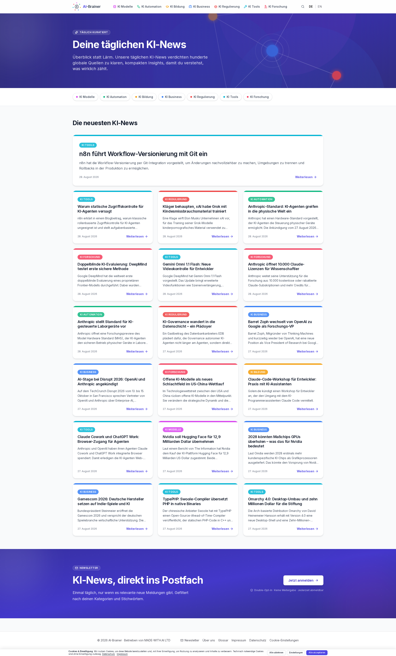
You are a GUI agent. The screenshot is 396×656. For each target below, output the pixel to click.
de (311, 6)
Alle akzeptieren (317, 652)
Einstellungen (296, 652)
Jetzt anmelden (301, 580)
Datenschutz (257, 640)
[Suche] (302, 6)
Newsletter (192, 640)
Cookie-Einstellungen (284, 640)
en (320, 6)
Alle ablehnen (276, 652)
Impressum (239, 640)
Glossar (223, 640)
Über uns (209, 640)
